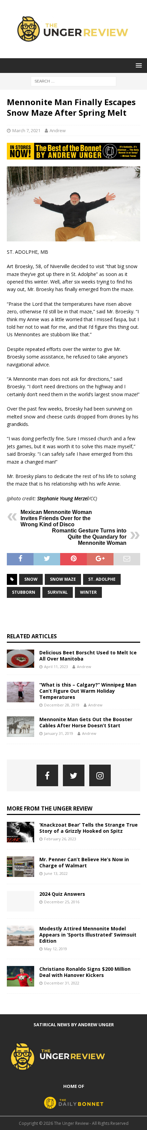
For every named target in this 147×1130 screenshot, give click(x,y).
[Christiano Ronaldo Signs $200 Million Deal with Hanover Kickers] (20, 976)
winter (88, 592)
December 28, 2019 (61, 704)
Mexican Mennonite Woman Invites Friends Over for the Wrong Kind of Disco (56, 518)
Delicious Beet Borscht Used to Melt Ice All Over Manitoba (88, 655)
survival (58, 592)
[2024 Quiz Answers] (20, 901)
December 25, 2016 (61, 901)
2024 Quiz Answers (62, 894)
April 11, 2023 (56, 666)
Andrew (58, 130)
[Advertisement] (77, 615)
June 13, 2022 (56, 873)
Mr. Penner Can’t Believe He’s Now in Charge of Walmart (84, 862)
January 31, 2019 (58, 733)
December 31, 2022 (61, 982)
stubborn (23, 592)
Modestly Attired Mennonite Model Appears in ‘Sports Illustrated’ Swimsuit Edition (87, 934)
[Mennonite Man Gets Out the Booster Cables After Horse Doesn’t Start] (20, 726)
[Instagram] (100, 775)
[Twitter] (73, 775)
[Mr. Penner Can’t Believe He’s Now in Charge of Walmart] (20, 866)
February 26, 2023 (60, 838)
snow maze (63, 579)
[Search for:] (73, 81)
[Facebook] (47, 775)
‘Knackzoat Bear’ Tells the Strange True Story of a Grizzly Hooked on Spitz (88, 827)
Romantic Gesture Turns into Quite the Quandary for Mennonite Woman (89, 537)
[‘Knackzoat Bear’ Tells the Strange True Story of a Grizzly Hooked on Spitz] (20, 832)
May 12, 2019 (55, 948)
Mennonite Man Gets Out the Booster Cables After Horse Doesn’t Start (85, 722)
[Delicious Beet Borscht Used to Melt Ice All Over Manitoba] (20, 659)
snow (31, 579)
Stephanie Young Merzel (63, 498)
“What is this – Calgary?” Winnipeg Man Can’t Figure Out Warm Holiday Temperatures (87, 690)
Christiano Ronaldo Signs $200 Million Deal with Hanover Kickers (85, 972)
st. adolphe (102, 579)
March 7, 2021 (26, 130)
